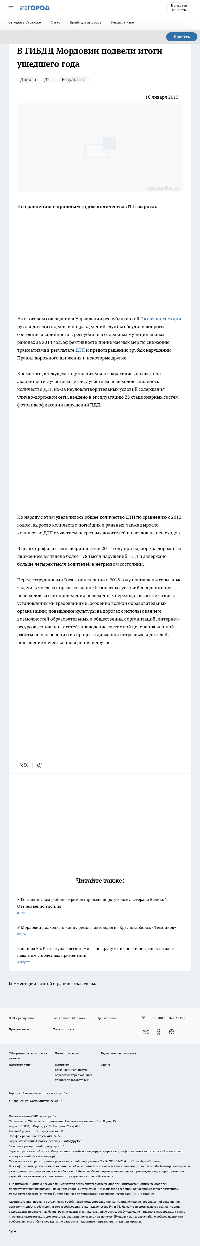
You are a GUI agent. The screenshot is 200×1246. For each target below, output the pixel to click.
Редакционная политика (118, 1053)
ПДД (133, 556)
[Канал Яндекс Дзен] (171, 1032)
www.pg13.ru (60, 1093)
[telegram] (40, 765)
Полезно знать (63, 1029)
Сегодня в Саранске (24, 22)
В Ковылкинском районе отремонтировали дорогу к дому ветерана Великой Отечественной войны (92, 906)
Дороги (28, 79)
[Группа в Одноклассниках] (158, 1032)
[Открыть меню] (11, 8)
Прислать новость (179, 7)
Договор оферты (67, 1053)
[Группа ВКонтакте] (145, 1032)
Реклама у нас (123, 22)
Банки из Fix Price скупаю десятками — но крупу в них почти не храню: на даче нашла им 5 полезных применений (95, 955)
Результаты (74, 79)
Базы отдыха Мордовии (70, 1018)
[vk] (24, 765)
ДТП (49, 79)
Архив (105, 1065)
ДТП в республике (22, 1018)
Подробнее (146, 1194)
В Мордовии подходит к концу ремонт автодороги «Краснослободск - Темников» (96, 930)
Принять (182, 36)
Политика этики (20, 1065)
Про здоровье (107, 1018)
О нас (55, 22)
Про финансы (19, 1029)
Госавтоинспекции (160, 319)
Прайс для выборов (85, 22)
